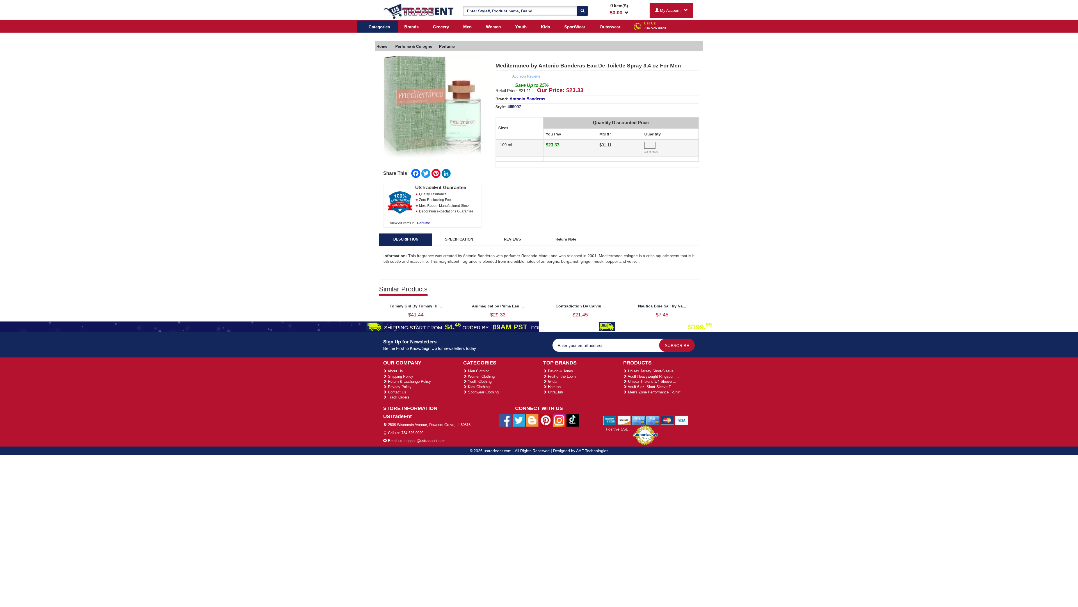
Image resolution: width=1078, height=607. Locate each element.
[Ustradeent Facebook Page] (505, 420)
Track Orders (398, 397)
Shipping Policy (400, 376)
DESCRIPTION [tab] (405, 239)
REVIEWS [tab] (512, 239)
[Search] (582, 11)
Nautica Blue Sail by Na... (662, 306)
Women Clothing (481, 376)
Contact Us (396, 392)
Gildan (552, 381)
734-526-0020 (655, 28)
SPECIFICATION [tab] (459, 239)
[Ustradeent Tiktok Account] (573, 420)
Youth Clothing (479, 381)
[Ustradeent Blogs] (532, 420)
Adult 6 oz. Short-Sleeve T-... (651, 387)
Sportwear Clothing (483, 392)
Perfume (423, 223)
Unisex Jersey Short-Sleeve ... (652, 371)
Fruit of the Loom (561, 376)
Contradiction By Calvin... (580, 306)
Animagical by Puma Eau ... (498, 306)
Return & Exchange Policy (409, 381)
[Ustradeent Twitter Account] (519, 420)
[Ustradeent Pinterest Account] (546, 420)
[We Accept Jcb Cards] (652, 420)
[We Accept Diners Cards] (638, 420)
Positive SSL (617, 429)
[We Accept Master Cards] (667, 420)
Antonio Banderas (527, 98)
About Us (395, 371)
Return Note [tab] (566, 239)
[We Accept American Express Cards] (609, 420)
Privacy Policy (399, 387)
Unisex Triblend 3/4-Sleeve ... (651, 381)
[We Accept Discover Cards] (624, 420)
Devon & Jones (560, 371)
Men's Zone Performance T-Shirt (653, 392)
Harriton (554, 387)
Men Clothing (478, 371)
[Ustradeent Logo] (419, 11)
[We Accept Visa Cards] (681, 420)
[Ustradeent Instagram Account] (559, 420)
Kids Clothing (478, 387)
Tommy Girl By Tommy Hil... (416, 306)
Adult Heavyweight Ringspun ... (653, 376)
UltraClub (555, 392)
